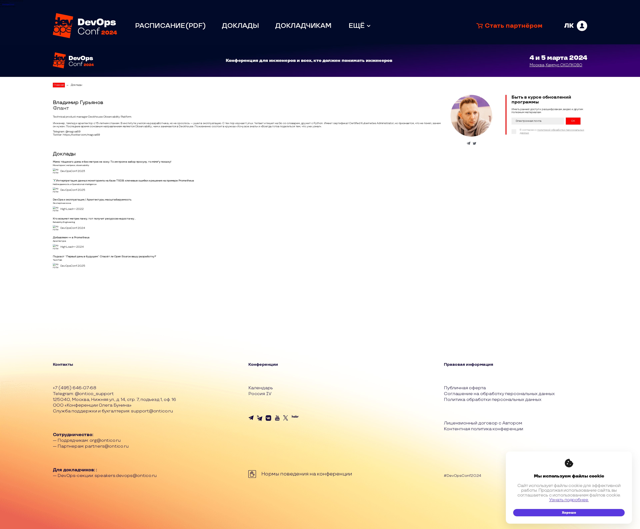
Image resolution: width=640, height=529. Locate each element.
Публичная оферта (465, 388)
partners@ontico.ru (106, 446)
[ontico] (575, 26)
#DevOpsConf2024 (462, 476)
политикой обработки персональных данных (552, 131)
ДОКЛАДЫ (240, 26)
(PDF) (196, 26)
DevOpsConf (8, 5)
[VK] (269, 421)
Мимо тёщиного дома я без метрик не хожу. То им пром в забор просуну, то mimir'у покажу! (112, 161)
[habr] (295, 421)
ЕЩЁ (357, 26)
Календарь (260, 388)
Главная (59, 85)
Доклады (76, 85)
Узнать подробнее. (569, 499)
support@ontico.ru (152, 411)
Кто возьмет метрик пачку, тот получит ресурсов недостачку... (94, 218)
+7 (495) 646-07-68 (74, 388)
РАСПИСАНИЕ (160, 26)
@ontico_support (94, 393)
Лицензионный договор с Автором (483, 423)
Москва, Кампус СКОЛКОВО (556, 65)
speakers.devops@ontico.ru (125, 475)
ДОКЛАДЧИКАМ (303, 26)
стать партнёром (513, 26)
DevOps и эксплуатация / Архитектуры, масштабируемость (92, 199)
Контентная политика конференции (483, 429)
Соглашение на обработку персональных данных (499, 394)
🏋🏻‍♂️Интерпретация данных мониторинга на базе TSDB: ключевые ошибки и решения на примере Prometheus (123, 180)
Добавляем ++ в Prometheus (71, 237)
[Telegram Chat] (251, 421)
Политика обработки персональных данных (492, 399)
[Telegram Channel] (260, 421)
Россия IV (260, 394)
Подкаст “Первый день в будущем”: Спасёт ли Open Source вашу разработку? (104, 256)
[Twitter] (286, 421)
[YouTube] (277, 421)
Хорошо (569, 513)
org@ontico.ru (105, 440)
